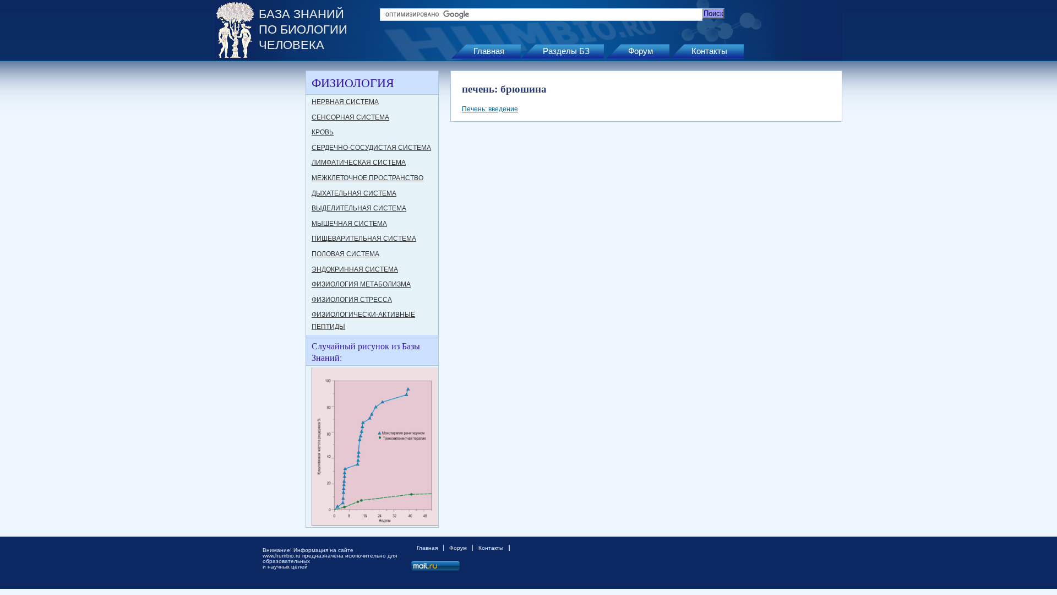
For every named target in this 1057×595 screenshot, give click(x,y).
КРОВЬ (323, 132)
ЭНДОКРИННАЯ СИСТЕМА (355, 269)
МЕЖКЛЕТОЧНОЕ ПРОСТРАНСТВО (367, 178)
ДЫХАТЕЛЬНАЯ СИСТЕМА (354, 193)
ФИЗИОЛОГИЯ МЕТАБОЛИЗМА (361, 284)
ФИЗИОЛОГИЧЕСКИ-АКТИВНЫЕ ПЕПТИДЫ (363, 321)
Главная (488, 51)
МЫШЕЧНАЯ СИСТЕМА (349, 224)
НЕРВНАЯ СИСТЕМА (345, 102)
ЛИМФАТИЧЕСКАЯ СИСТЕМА (359, 162)
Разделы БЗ (566, 51)
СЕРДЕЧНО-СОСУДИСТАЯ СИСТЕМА (371, 148)
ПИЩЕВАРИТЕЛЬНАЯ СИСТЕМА (364, 238)
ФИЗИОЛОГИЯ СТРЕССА (352, 300)
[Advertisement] (259, 236)
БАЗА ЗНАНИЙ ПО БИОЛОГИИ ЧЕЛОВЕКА (303, 29)
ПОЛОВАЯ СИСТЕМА (345, 254)
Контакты (709, 51)
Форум (640, 51)
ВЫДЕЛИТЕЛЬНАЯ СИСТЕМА (359, 208)
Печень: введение (490, 109)
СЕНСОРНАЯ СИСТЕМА (350, 117)
